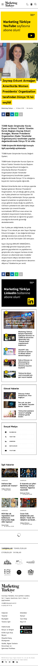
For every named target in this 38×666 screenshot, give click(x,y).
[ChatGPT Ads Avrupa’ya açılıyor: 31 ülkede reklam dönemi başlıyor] (10, 351)
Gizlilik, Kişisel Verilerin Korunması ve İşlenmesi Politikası (10, 646)
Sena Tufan (5, 525)
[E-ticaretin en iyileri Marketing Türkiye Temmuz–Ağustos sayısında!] (28, 472)
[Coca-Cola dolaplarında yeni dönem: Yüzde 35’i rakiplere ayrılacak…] (28, 502)
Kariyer (22, 616)
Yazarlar (4, 616)
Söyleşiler (5, 619)
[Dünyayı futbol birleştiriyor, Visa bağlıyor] (10, 395)
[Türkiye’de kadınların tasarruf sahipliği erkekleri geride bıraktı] (10, 413)
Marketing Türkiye (7, 108)
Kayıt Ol (23, 622)
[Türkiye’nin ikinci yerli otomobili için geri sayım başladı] (10, 374)
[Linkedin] (17, 662)
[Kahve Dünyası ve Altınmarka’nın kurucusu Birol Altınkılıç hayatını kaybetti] (10, 362)
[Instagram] (9, 662)
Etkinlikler (7, 552)
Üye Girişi (23, 619)
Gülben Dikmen (6, 489)
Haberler (6, 74)
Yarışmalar (7, 548)
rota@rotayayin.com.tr (9, 603)
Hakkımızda (6, 627)
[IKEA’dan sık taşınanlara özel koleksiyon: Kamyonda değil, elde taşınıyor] (10, 502)
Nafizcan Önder (25, 493)
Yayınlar (17, 552)
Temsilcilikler (20, 548)
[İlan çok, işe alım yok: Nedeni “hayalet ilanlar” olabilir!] (10, 404)
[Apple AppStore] (26, 629)
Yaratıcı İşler (6, 622)
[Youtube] (13, 662)
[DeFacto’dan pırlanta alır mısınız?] (10, 472)
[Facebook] (3, 662)
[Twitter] (6, 662)
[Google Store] (26, 633)
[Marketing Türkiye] (12, 4)
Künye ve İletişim (8, 630)
